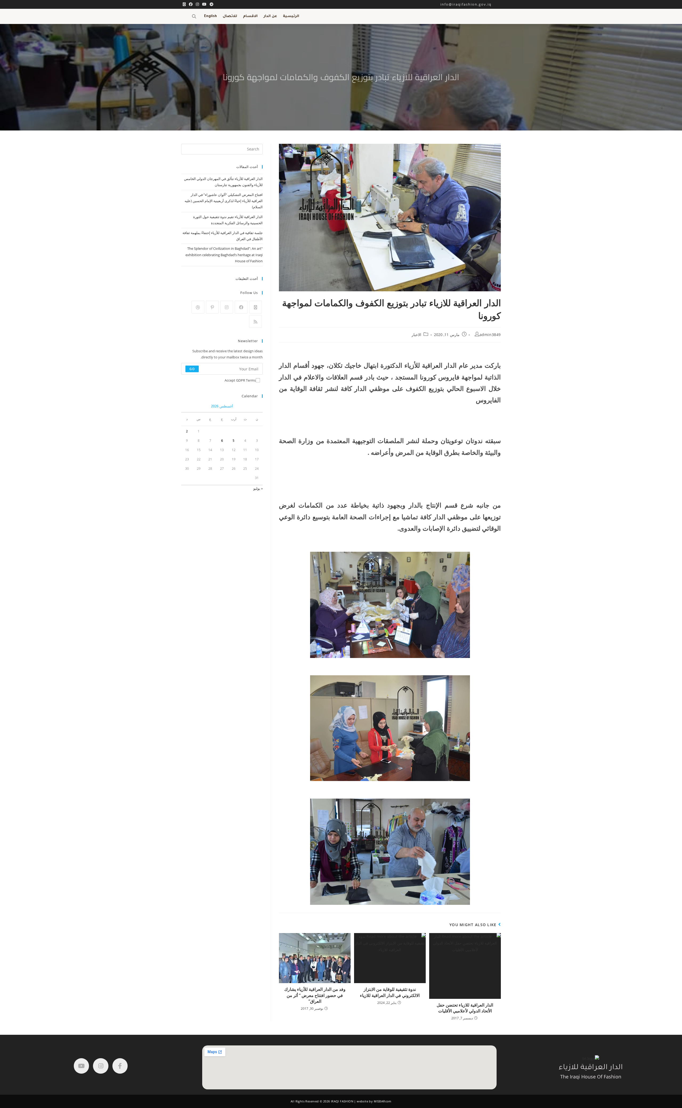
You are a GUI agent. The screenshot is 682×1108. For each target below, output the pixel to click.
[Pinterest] (212, 307)
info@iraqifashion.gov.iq (470, 4)
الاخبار (416, 334)
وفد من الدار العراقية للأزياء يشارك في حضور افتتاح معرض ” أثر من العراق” (315, 995)
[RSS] (255, 321)
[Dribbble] (198, 307)
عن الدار (270, 16)
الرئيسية (291, 16)
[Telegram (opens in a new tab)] (210, 4)
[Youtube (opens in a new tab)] (204, 4)
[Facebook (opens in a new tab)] (190, 4)
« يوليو (258, 488)
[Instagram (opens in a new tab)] (197, 4)
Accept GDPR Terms (240, 380)
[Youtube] (81, 1065)
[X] (255, 307)
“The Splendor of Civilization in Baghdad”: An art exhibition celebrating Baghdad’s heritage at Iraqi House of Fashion (224, 254)
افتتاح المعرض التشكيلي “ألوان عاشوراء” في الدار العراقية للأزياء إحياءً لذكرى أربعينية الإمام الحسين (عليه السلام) (224, 201)
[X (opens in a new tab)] (184, 4)
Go (192, 368)
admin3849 (490, 334)
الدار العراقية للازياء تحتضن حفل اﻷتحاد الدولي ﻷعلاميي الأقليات (465, 1008)
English (210, 16)
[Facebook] (241, 307)
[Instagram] (226, 307)
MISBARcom (382, 1101)
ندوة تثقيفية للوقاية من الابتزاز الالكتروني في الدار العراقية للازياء (390, 992)
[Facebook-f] (120, 1065)
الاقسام (250, 16)
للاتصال (230, 16)
